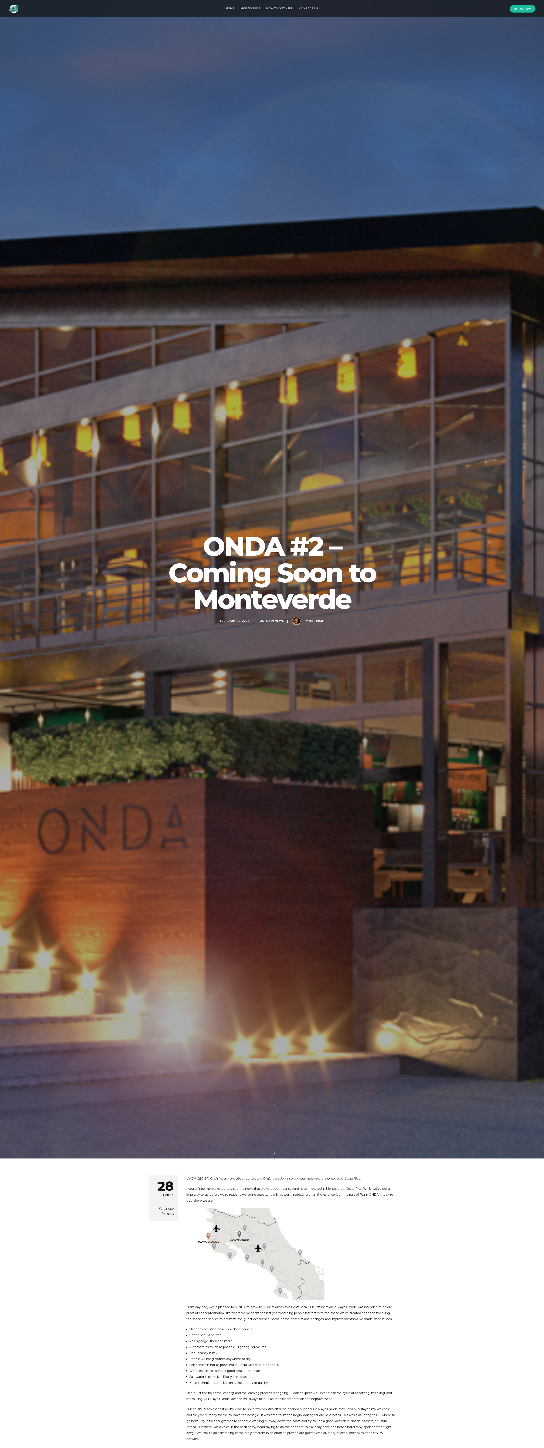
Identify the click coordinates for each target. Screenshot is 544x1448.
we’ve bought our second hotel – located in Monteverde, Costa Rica (311, 1189)
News (279, 621)
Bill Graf (316, 621)
